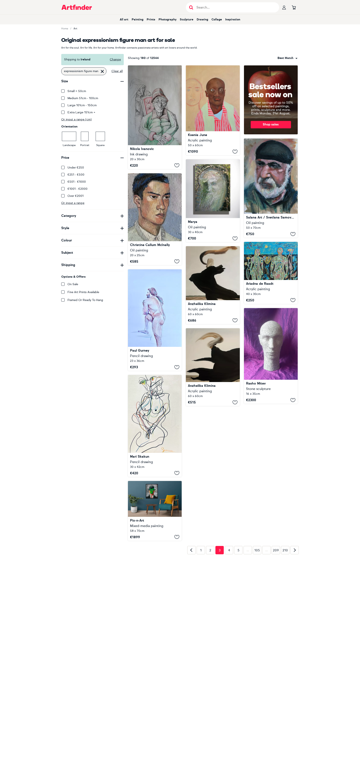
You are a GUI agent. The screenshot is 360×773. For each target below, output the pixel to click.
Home (64, 28)
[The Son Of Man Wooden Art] (155, 511)
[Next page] (294, 616)
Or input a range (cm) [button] (76, 119)
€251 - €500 (76, 174)
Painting (137, 19)
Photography (167, 19)
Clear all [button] (117, 71)
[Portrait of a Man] (271, 188)
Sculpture (186, 19)
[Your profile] (284, 7)
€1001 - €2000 (78, 189)
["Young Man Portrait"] (271, 356)
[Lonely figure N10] (213, 367)
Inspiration (232, 19)
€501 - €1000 (77, 182)
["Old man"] (213, 200)
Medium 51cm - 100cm (83, 98)
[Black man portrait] (213, 110)
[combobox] (287, 58)
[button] (287, 58)
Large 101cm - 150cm (82, 105)
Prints (151, 19)
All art (124, 19)
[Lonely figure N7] (213, 285)
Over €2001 (76, 196)
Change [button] (115, 59)
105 (257, 616)
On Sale (73, 284)
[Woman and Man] (271, 273)
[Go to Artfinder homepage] (76, 7)
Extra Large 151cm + (81, 112)
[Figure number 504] (155, 426)
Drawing (202, 19)
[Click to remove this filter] (102, 71)
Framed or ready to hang (85, 300)
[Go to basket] (294, 7)
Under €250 (76, 167)
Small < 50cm (77, 91)
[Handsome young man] (155, 219)
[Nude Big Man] (155, 320)
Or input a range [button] (72, 203)
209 (276, 616)
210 (285, 616)
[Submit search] (191, 7)
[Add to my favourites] (177, 165)
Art (75, 28)
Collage (216, 19)
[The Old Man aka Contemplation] (155, 117)
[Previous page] (191, 616)
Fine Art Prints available (83, 292)
